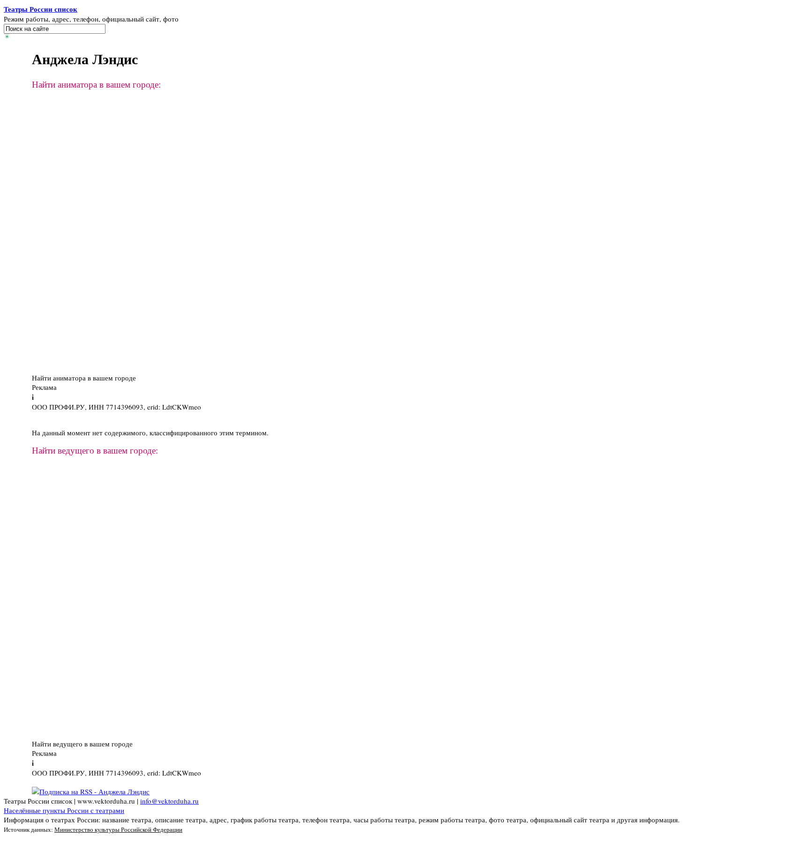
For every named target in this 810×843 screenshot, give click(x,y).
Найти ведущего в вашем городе (82, 743)
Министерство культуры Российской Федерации (118, 829)
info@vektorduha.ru (169, 801)
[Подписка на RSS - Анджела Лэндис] (91, 791)
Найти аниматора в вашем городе (84, 377)
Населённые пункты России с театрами (64, 810)
